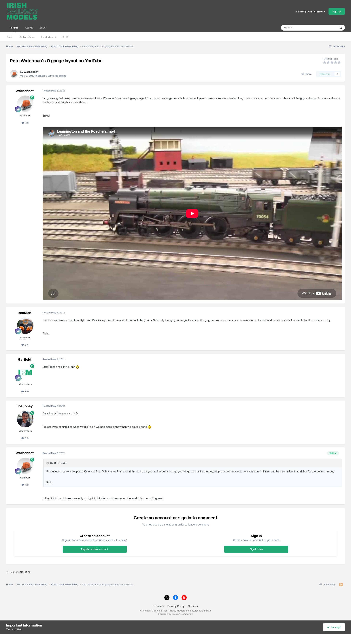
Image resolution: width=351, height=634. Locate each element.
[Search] (341, 28)
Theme (158, 606)
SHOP (43, 27)
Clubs (10, 36)
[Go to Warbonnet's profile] (14, 74)
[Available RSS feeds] (341, 584)
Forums (14, 27)
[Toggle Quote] (48, 463)
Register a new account (94, 549)
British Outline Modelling (52, 75)
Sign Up (336, 11)
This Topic (326, 27)
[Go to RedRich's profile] (25, 325)
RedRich (24, 313)
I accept (335, 627)
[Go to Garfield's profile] (25, 372)
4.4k (26, 391)
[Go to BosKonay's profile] (25, 419)
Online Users (27, 36)
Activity (29, 27)
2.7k (26, 344)
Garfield (24, 359)
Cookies (193, 606)
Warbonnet (31, 71)
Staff (65, 36)
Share (307, 73)
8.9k (26, 438)
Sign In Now (256, 549)
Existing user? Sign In (310, 11)
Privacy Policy (175, 606)
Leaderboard (48, 36)
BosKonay (24, 406)
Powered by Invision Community (175, 614)
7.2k (26, 122)
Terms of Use (14, 629)
